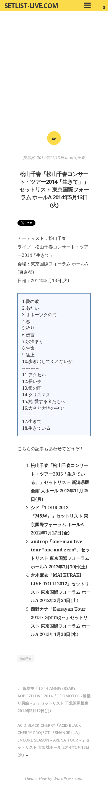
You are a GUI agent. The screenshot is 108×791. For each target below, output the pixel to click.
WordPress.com (68, 778)
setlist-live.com (31, 5)
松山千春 (77, 157)
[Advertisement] (54, 73)
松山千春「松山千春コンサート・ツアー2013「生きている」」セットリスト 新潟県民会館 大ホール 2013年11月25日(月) (60, 482)
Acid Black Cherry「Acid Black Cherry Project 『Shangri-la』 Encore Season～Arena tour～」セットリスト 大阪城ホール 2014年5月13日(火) (53, 740)
